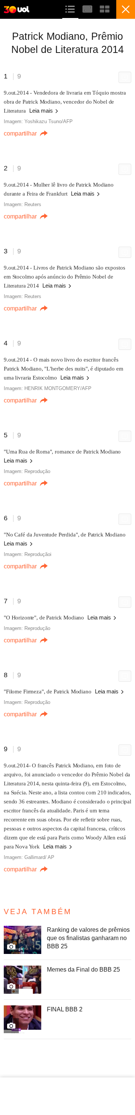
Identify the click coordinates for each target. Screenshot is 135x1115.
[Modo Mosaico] (104, 8)
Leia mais (41, 110)
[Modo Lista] (71, 8)
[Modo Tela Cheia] (88, 8)
